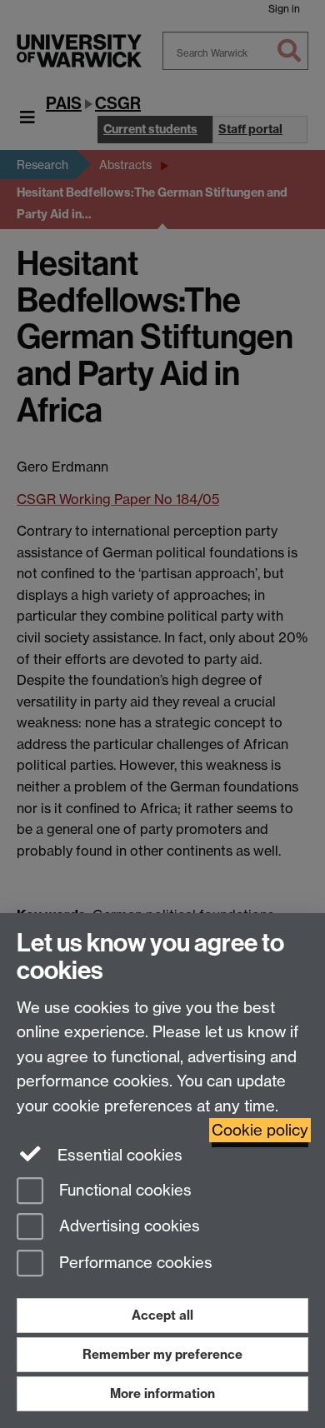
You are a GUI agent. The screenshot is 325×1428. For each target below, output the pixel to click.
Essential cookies (117, 1155)
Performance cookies (133, 1263)
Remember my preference (162, 1354)
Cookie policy (260, 1130)
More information (162, 1393)
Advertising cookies (127, 1226)
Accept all (162, 1315)
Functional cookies (123, 1190)
